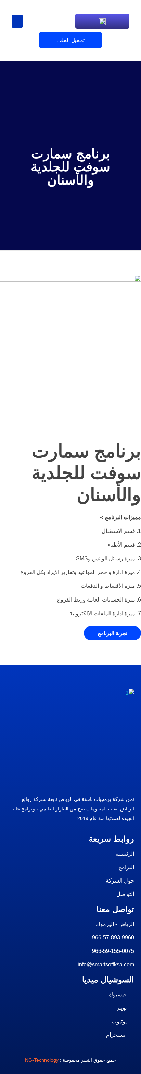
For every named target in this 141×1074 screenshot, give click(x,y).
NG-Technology (42, 1060)
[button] (17, 21)
